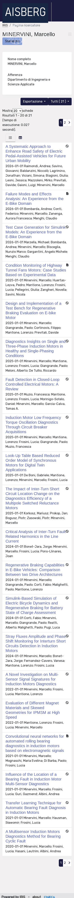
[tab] (10, 138)
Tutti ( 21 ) (59, 101)
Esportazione (33, 101)
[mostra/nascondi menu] (70, 34)
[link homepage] (27, 13)
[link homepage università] (16, 34)
